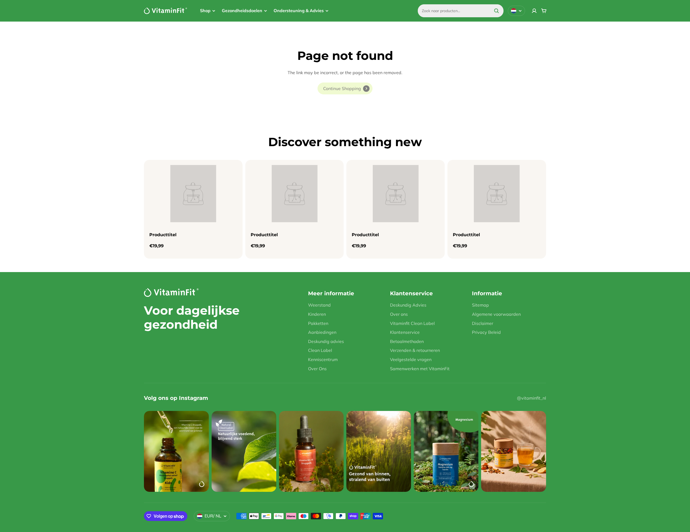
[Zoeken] (496, 10)
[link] (345, 88)
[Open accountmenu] (534, 11)
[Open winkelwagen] (544, 11)
